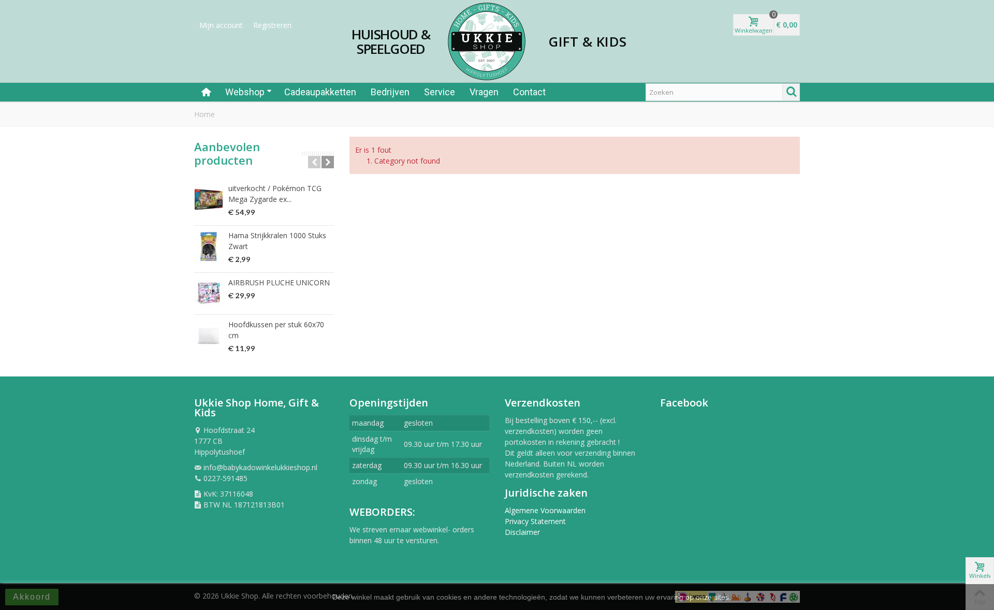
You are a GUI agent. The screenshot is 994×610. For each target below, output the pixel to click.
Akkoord (32, 596)
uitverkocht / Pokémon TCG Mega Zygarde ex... (274, 193)
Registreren (272, 25)
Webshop (245, 91)
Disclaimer (522, 532)
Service (439, 91)
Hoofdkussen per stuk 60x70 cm (276, 329)
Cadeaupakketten (320, 91)
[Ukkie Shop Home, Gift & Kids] (486, 41)
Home (204, 114)
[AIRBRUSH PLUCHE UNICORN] (208, 293)
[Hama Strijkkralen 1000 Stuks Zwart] (208, 246)
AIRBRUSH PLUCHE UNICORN (279, 282)
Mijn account (221, 25)
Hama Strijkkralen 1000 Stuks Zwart (277, 240)
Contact (529, 91)
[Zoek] (791, 92)
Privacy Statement (535, 521)
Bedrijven (390, 91)
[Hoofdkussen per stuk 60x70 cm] (208, 335)
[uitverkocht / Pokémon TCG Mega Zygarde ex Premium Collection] (208, 199)
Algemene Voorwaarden (545, 510)
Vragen (484, 91)
